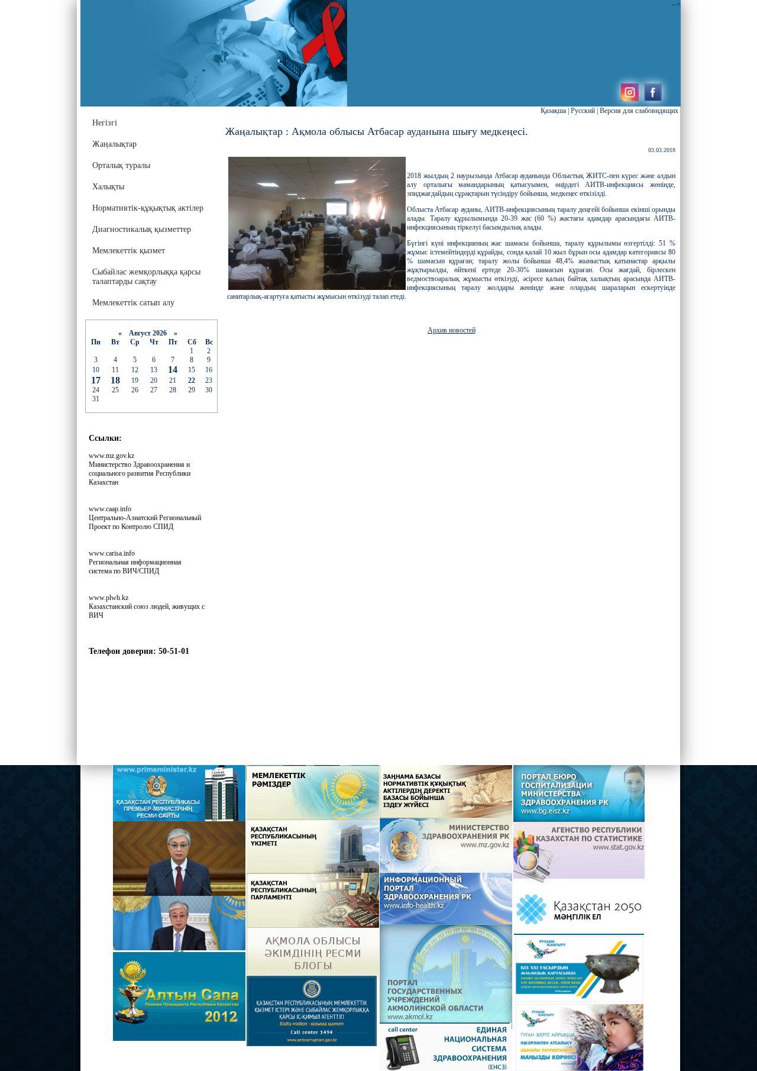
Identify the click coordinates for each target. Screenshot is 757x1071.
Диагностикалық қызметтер (141, 229)
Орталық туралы (121, 165)
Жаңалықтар (114, 144)
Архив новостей (451, 330)
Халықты (108, 186)
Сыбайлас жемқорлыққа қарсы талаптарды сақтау (146, 276)
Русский (583, 111)
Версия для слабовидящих (639, 111)
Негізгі (104, 122)
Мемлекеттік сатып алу (133, 302)
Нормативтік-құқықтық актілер (147, 208)
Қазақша (553, 111)
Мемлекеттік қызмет (128, 250)
